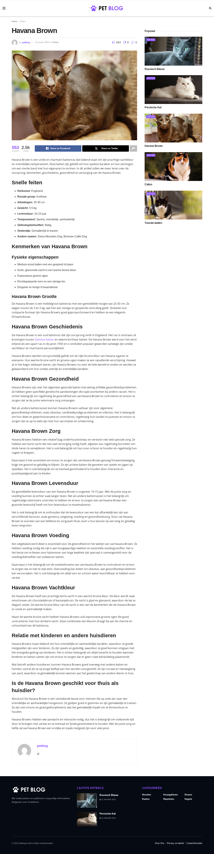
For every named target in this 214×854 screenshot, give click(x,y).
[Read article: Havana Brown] (173, 128)
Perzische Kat (153, 107)
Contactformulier (194, 843)
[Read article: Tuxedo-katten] (173, 205)
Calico (148, 184)
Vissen (188, 794)
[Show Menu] (4, 8)
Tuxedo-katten (153, 222)
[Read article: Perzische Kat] (173, 89)
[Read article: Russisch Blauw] (173, 51)
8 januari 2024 (42, 42)
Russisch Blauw (155, 69)
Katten (23, 21)
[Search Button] (210, 8)
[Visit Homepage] (107, 8)
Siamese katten (44, 339)
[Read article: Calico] (173, 166)
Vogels (188, 799)
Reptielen (168, 799)
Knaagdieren (170, 794)
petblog (26, 42)
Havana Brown (154, 145)
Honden (146, 794)
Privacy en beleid (175, 843)
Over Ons (159, 843)
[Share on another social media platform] (133, 148)
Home (14, 21)
